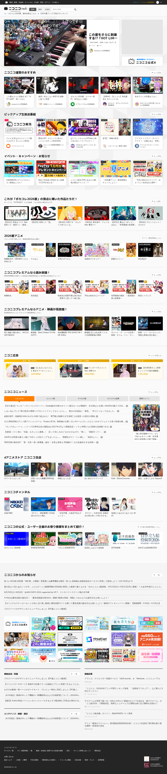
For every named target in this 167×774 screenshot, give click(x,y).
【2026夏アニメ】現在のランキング (54, 13)
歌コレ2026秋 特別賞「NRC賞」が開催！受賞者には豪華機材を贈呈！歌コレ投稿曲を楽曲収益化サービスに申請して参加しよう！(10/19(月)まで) (68, 581)
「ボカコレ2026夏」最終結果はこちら (21, 13)
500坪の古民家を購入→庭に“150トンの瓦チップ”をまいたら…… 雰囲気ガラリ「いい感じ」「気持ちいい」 (52, 437)
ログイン (136, 2)
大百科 (36, 2)
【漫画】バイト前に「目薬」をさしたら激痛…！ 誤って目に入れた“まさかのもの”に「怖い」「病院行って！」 (53, 432)
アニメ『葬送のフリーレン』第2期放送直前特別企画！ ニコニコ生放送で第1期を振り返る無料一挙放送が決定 (123, 724)
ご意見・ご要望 (21, 760)
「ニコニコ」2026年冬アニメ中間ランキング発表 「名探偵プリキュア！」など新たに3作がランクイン (124, 690)
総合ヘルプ (8, 760)
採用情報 (101, 760)
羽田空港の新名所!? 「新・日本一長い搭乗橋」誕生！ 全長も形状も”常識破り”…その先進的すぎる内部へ (49, 442)
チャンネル (29, 2)
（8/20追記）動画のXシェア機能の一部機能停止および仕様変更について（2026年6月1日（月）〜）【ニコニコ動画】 (42, 695)
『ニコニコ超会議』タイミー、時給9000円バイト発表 (108, 713)
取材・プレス (89, 760)
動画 (11, 2)
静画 (15, 2)
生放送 (21, 2)
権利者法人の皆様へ (49, 760)
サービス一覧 (9, 750)
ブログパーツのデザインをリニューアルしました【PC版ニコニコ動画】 (35, 609)
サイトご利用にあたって (82, 750)
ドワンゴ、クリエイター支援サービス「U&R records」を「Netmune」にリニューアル (122, 679)
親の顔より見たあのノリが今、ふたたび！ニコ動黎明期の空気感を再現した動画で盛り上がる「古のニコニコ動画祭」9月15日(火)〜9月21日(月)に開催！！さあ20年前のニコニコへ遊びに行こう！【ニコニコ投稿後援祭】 (83, 587)
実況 (41, 2)
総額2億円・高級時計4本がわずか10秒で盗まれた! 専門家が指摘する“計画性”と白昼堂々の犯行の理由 (49, 416)
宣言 (68, 750)
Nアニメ (48, 2)
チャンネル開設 (65, 760)
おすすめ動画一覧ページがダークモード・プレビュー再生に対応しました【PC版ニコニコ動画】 (42, 690)
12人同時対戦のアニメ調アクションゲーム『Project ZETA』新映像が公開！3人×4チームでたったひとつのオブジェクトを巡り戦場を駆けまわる (64, 422)
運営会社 (97, 750)
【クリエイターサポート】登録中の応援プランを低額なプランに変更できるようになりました (42, 684)
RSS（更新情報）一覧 (24, 750)
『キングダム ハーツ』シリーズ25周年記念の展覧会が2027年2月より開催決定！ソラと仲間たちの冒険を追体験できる (56, 427)
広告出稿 (78, 760)
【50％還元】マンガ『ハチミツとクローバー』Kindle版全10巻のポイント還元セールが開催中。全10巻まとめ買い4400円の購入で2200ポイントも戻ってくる (64, 406)
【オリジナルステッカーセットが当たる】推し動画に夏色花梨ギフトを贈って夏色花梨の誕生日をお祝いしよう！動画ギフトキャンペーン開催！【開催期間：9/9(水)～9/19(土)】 (82, 603)
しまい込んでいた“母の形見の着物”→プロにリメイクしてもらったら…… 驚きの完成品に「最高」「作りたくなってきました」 (60, 411)
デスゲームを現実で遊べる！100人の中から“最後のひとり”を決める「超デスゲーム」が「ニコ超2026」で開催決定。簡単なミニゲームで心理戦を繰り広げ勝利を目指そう (123, 702)
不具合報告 (34, 760)
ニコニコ (15, 9)
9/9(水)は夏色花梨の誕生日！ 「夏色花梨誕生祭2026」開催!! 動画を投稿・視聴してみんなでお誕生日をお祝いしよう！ (56, 598)
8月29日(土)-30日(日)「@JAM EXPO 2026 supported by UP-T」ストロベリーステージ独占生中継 (46, 592)
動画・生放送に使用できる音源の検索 (49, 750)
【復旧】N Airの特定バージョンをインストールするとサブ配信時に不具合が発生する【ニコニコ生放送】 (42, 701)
